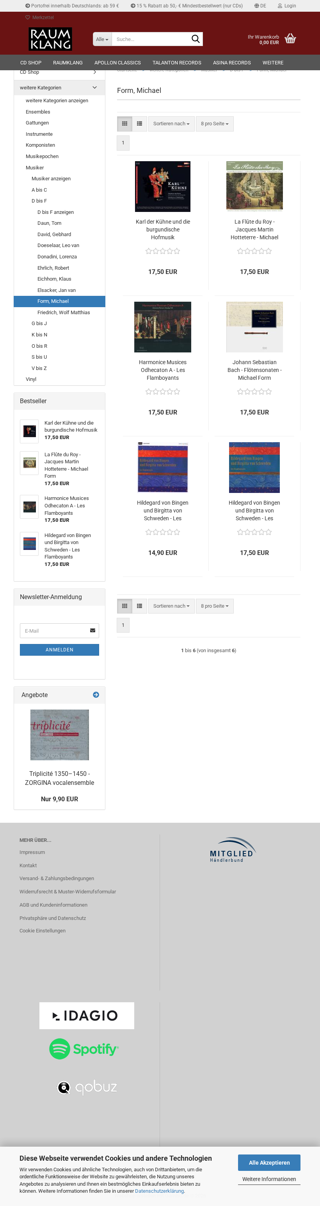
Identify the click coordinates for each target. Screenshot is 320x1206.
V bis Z (39, 368)
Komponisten (40, 145)
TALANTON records (177, 63)
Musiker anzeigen (51, 178)
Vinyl (31, 379)
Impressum (32, 852)
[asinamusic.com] (50, 39)
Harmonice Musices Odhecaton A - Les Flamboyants (163, 370)
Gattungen (37, 123)
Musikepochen (42, 156)
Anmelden (60, 650)
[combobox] (171, 124)
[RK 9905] (59, 735)
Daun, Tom (49, 223)
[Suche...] (195, 39)
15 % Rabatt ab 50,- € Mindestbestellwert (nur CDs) (189, 6)
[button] (260, 6)
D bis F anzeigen (55, 212)
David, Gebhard (54, 234)
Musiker (35, 168)
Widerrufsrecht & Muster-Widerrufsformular (68, 892)
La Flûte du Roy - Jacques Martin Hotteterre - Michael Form (254, 230)
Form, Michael (53, 301)
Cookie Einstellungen (43, 931)
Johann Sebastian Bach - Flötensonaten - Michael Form (255, 370)
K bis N (39, 335)
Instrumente (39, 134)
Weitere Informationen (269, 1179)
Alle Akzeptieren (269, 1163)
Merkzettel (42, 17)
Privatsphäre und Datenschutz (53, 918)
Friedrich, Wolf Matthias (63, 312)
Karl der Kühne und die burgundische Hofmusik (163, 229)
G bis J (39, 323)
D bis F (39, 201)
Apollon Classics (117, 63)
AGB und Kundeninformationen (53, 905)
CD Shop (30, 63)
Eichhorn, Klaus (54, 279)
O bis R (39, 346)
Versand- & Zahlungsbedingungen (57, 878)
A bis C (39, 190)
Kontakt (28, 865)
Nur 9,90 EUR (59, 799)
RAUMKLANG (68, 63)
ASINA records (232, 63)
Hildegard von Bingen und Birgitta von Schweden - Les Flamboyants (162, 511)
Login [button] (289, 6)
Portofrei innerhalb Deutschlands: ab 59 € (74, 6)
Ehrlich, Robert (53, 268)
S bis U (39, 357)
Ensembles (38, 112)
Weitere (273, 63)
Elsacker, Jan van (56, 290)
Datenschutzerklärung (159, 1191)
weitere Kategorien (40, 88)
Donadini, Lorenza (57, 257)
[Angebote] (96, 695)
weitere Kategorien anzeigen (57, 100)
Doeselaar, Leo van (58, 245)
